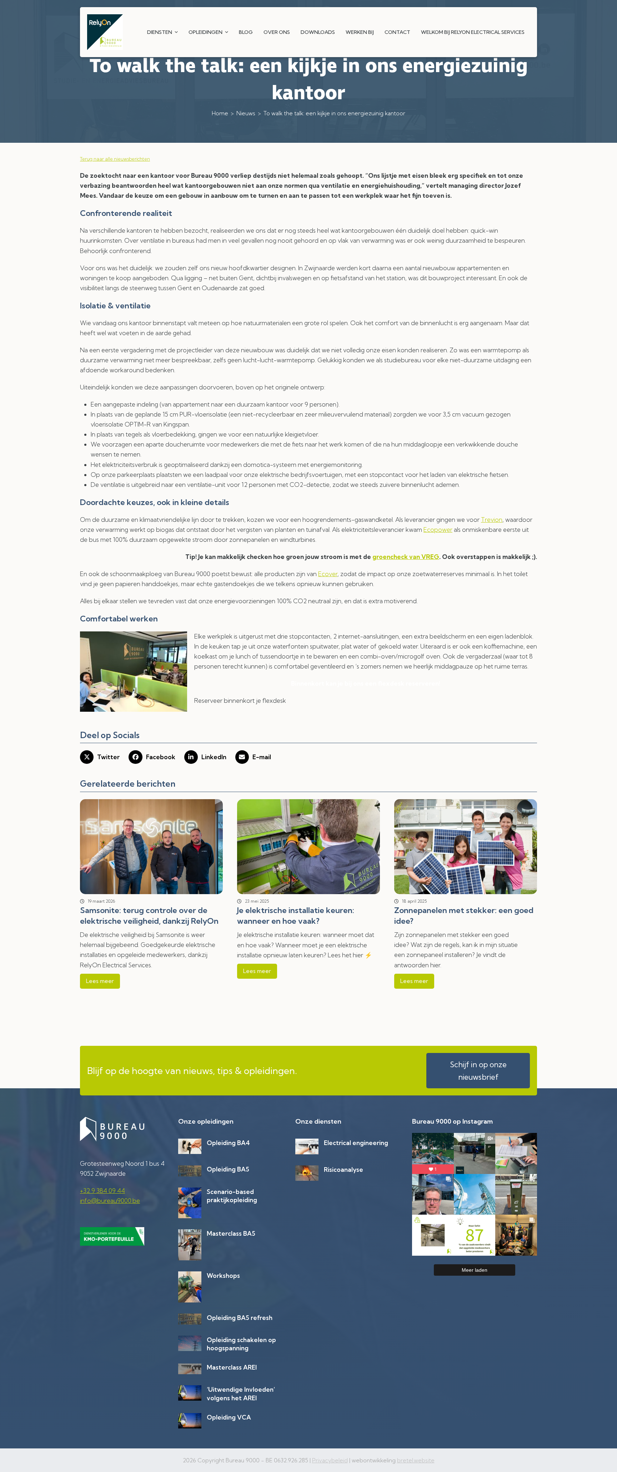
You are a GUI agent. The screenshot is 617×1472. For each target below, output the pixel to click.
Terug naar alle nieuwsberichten (115, 159)
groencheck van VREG (405, 556)
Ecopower (437, 529)
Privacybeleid (330, 1460)
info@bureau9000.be (110, 1200)
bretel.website (416, 1460)
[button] (100, 757)
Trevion (491, 519)
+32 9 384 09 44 (102, 1190)
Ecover (327, 574)
